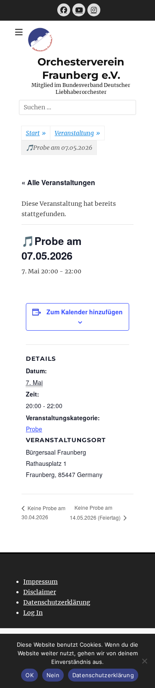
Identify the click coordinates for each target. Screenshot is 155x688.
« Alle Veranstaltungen (58, 182)
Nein (52, 675)
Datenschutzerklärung (56, 602)
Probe (34, 429)
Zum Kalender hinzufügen (84, 311)
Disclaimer (39, 592)
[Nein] (144, 661)
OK (29, 675)
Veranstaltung (77, 133)
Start (36, 133)
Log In (33, 613)
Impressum (40, 582)
